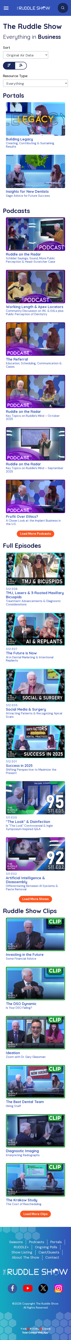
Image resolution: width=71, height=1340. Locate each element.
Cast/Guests (48, 1252)
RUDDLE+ (21, 1247)
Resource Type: (15, 75)
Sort (6, 47)
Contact (52, 1257)
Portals (56, 1242)
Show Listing (21, 1252)
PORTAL (23, 126)
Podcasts (36, 1242)
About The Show (25, 1257)
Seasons (16, 1242)
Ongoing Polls (46, 1247)
